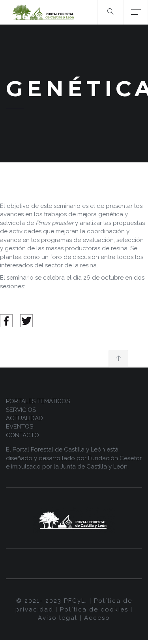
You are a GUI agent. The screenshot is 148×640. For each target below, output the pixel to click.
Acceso (97, 617)
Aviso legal (57, 617)
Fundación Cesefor (115, 458)
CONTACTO (22, 435)
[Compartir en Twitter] (26, 320)
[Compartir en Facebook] (6, 320)
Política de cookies (94, 609)
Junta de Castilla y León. (94, 466)
